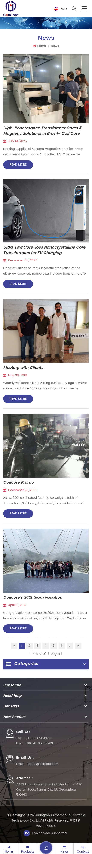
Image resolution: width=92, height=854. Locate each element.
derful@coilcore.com (43, 763)
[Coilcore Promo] (46, 446)
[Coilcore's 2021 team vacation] (46, 561)
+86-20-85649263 (39, 743)
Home (41, 46)
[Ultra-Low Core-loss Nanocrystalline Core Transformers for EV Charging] (46, 211)
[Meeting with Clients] (46, 331)
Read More (18, 164)
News (55, 46)
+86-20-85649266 (38, 738)
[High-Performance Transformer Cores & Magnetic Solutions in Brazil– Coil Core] (46, 88)
